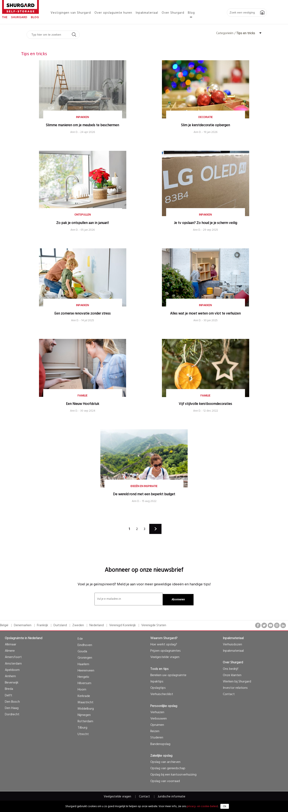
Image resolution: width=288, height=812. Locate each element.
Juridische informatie (171, 796)
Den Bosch (12, 702)
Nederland (96, 625)
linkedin (283, 625)
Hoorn (82, 689)
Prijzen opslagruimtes (165, 651)
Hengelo (83, 677)
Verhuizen (157, 712)
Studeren (156, 737)
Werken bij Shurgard (237, 681)
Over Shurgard (233, 662)
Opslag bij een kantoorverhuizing (173, 774)
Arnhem (10, 676)
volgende (155, 529)
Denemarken (22, 625)
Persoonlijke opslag (163, 706)
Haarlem (83, 664)
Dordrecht (12, 714)
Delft (8, 695)
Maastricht (85, 702)
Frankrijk (42, 625)
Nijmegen (84, 715)
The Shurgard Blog (20, 17)
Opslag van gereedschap (167, 768)
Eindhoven (85, 645)
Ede (80, 639)
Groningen (85, 658)
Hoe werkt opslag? (163, 644)
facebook (258, 625)
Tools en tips (159, 669)
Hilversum (84, 683)
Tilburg (82, 727)
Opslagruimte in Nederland (23, 638)
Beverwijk (11, 682)
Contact (229, 694)
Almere (10, 651)
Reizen (154, 731)
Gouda (82, 651)
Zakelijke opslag (161, 755)
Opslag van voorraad (165, 781)
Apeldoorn (12, 670)
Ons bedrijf (230, 669)
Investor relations (235, 688)
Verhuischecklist (161, 694)
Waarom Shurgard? (164, 638)
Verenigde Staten (153, 625)
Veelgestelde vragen (164, 657)
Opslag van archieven (165, 762)
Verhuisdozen (232, 644)
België (4, 625)
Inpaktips (156, 681)
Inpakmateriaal (233, 638)
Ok (224, 806)
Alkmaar (10, 644)
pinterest (277, 625)
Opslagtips (158, 688)
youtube (270, 625)
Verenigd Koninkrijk (122, 625)
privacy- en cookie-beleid (202, 806)
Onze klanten (232, 675)
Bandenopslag (160, 744)
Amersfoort (13, 657)
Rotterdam (85, 721)
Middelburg (86, 709)
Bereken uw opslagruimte (168, 675)
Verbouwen (158, 718)
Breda (9, 689)
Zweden (78, 625)
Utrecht (83, 734)
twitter (264, 625)
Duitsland (60, 625)
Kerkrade (84, 696)
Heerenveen (86, 670)
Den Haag (12, 708)
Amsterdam (13, 663)
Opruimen (157, 725)
